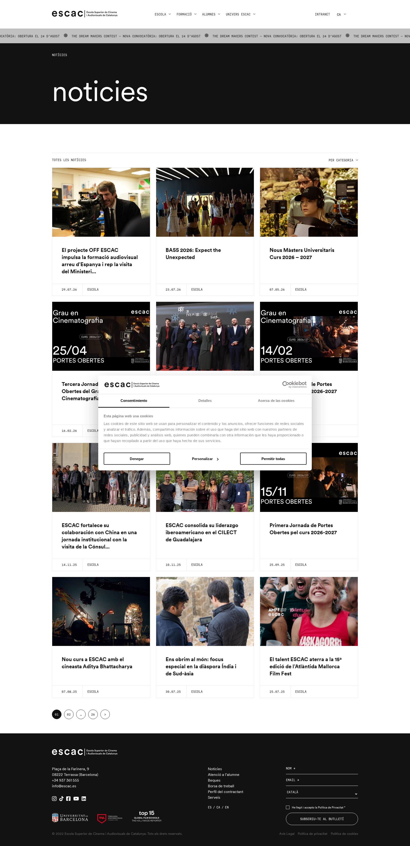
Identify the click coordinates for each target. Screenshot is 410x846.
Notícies (215, 769)
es (210, 807)
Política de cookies (344, 834)
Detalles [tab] (205, 400)
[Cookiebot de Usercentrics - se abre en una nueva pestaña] (286, 384)
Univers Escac (238, 14)
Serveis (214, 797)
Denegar (137, 459)
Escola (160, 14)
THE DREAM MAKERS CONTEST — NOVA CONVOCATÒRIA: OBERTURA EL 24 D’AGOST (106, 36)
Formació (184, 14)
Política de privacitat (312, 834)
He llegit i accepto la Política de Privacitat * (318, 807)
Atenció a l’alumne (223, 774)
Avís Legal (286, 834)
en (227, 807)
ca (339, 14)
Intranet (322, 14)
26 (93, 714)
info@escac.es (64, 786)
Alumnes (208, 14)
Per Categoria (341, 160)
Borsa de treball (221, 786)
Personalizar (202, 459)
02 (69, 714)
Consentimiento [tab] (134, 400)
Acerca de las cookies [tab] (276, 400)
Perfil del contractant (225, 791)
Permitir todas (273, 459)
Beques (214, 780)
